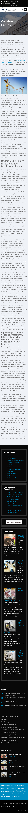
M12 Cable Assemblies (13, 508)
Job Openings (5, 722)
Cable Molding (11, 471)
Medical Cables (11, 503)
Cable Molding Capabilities (9, 735)
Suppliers (4, 719)
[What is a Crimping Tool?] (4, 756)
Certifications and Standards (9, 716)
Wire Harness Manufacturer (9, 727)
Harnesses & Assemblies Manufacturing (13, 737)
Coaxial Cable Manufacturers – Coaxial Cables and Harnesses (15, 462)
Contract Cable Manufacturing (10, 743)
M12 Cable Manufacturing (8, 740)
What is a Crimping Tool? (21, 536)
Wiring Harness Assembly (14, 510)
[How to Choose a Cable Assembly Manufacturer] (4, 774)
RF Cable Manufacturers (14, 469)
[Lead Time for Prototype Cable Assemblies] (4, 768)
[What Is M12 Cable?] (4, 762)
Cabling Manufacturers (13, 478)
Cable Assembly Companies (15, 492)
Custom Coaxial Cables (13, 467)
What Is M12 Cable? (20, 562)
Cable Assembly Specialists (9, 724)
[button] (22, 9)
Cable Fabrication (12, 476)
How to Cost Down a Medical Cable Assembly (21, 654)
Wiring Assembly (12, 512)
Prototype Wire (11, 473)
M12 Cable (10, 456)
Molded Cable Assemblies (14, 505)
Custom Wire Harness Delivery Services (12, 729)
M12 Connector (11, 458)
